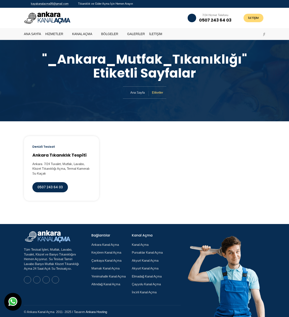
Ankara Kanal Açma (105, 244)
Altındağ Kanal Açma (105, 284)
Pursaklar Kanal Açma (147, 252)
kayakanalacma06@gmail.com (50, 3)
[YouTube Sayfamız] (258, 3)
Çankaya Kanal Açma (106, 260)
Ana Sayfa (137, 92)
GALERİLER (136, 34)
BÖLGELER (109, 34)
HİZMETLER (54, 34)
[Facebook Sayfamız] (253, 3)
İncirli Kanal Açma (144, 292)
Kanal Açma (140, 244)
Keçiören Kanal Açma (106, 252)
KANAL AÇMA (82, 34)
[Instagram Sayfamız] (264, 3)
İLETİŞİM (253, 18)
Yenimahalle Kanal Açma (108, 276)
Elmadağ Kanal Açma (147, 276)
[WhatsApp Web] (247, 3)
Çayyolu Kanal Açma (146, 284)
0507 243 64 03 (50, 187)
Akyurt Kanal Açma (145, 260)
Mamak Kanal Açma (105, 268)
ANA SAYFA (32, 34)
